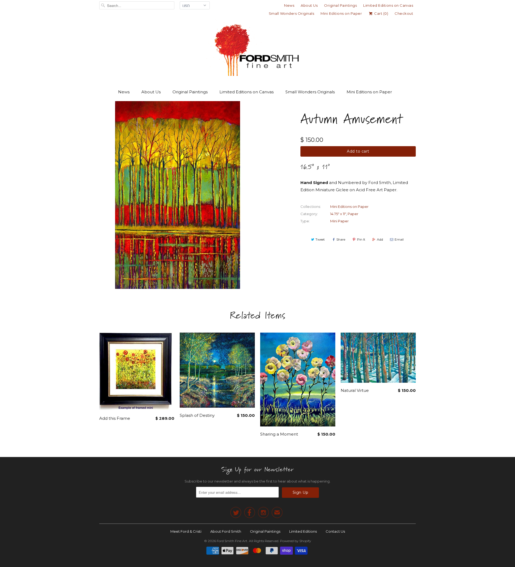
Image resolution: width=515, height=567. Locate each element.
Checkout (404, 13)
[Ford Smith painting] (177, 195)
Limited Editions (303, 531)
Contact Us (335, 531)
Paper (353, 214)
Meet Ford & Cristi (185, 531)
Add (380, 239)
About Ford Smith (225, 531)
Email (399, 239)
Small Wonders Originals (291, 13)
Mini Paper (339, 221)
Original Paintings (340, 5)
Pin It (361, 239)
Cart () (380, 13)
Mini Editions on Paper (341, 13)
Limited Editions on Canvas (388, 5)
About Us (309, 5)
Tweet (320, 239)
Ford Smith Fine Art (232, 541)
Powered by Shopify (295, 541)
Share (340, 239)
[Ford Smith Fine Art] (257, 49)
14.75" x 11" (338, 214)
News (289, 5)
